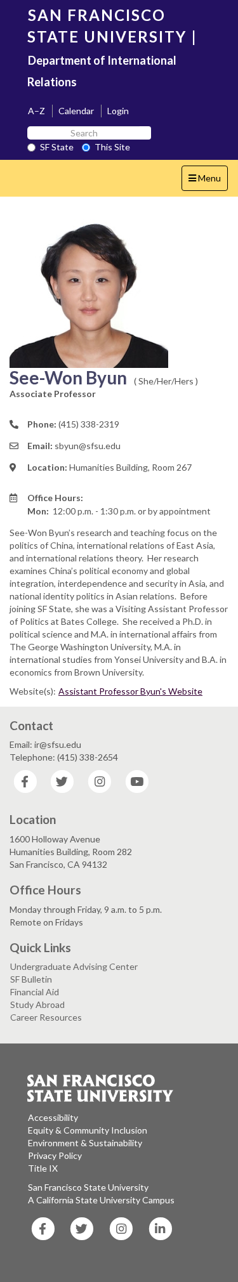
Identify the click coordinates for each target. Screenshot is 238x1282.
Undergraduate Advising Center (74, 966)
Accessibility (53, 1117)
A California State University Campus (101, 1199)
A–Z (36, 110)
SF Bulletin (31, 979)
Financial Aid (34, 991)
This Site (112, 146)
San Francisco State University (88, 1187)
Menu (208, 181)
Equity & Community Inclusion (87, 1130)
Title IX (43, 1168)
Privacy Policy (55, 1155)
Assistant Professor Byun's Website (130, 691)
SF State (57, 146)
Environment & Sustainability (85, 1142)
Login (118, 110)
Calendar (76, 110)
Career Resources (46, 1017)
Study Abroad (37, 1004)
